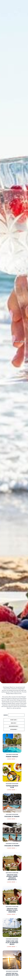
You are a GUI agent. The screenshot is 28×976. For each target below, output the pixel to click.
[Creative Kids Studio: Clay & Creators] (12, 901)
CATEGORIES (13, 729)
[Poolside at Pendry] (12, 807)
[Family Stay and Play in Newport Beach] (12, 933)
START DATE (13, 719)
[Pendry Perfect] (12, 747)
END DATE (13, 723)
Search (6, 715)
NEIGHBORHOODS (13, 726)
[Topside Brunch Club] (12, 777)
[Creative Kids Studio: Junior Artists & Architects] (12, 868)
